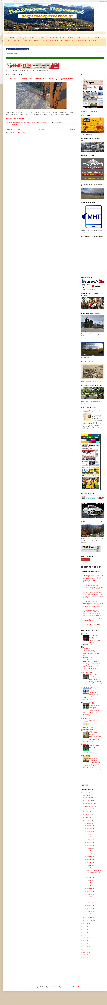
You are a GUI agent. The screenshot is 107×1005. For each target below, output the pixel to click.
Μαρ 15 (89, 868)
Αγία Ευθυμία (88, 660)
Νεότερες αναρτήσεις (13, 129)
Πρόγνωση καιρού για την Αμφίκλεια (95, 721)
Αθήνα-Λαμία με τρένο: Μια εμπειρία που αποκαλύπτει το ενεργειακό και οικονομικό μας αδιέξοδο (93, 595)
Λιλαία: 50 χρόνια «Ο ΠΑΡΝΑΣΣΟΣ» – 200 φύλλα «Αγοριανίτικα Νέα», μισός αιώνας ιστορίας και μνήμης (92, 612)
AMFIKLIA (86, 719)
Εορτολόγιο (84, 442)
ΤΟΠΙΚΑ (14, 125)
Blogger (80, 987)
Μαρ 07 (89, 897)
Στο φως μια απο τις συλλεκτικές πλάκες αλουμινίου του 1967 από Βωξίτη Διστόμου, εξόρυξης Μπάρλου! (91, 651)
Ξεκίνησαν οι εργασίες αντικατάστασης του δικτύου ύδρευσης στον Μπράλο (41, 78)
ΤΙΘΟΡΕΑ (8, 44)
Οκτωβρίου (89, 803)
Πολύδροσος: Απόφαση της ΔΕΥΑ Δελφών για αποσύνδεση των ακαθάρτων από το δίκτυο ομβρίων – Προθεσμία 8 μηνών (93, 603)
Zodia (97, 439)
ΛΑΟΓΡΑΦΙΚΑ (16, 41)
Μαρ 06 (89, 900)
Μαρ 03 (89, 908)
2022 (85, 929)
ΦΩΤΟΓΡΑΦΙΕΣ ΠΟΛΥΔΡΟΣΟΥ (74, 44)
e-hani (85, 634)
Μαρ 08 (89, 894)
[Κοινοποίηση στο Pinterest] (61, 122)
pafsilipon (86, 744)
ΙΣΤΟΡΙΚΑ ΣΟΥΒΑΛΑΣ (82, 38)
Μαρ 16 (89, 865)
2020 (85, 935)
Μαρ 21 (89, 851)
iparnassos (86, 647)
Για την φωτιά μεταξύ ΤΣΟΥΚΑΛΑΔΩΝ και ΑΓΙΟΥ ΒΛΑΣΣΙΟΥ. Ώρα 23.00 (95, 638)
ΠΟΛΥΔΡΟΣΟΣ (65, 41)
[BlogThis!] (57, 122)
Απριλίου (88, 820)
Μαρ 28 (89, 831)
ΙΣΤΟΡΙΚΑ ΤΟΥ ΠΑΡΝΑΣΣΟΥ (88, 730)
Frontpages (84, 435)
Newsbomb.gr (96, 435)
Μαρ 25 (89, 840)
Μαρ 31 (89, 825)
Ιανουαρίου (89, 920)
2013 (85, 955)
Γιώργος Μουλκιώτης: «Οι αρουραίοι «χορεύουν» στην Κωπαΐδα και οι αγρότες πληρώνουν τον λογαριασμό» (91, 709)
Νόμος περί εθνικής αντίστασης (95, 746)
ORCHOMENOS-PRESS (90, 687)
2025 (85, 795)
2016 (85, 946)
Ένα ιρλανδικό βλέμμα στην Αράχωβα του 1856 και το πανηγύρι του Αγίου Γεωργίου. (95, 736)
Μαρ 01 (89, 914)
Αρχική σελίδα (9, 32)
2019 (85, 938)
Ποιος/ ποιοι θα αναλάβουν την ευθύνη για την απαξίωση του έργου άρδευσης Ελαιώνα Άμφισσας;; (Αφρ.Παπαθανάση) (92, 678)
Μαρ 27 (89, 834)
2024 (85, 924)
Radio (93, 442)
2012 (85, 958)
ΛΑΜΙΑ (7, 41)
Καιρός (98, 442)
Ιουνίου (87, 814)
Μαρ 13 (89, 880)
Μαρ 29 (89, 828)
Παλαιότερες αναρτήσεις (68, 129)
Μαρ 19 (89, 856)
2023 (85, 926)
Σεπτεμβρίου (89, 806)
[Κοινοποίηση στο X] (58, 122)
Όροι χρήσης (23, 38)
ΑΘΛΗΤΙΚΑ (32, 38)
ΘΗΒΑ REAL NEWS (89, 702)
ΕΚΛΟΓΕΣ (70, 38)
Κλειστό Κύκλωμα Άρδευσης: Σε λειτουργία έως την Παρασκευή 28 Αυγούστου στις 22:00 (92, 693)
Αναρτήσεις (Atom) (21, 132)
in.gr (89, 439)
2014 (85, 952)
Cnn (90, 435)
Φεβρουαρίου (89, 917)
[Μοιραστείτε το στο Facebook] (60, 122)
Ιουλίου (87, 812)
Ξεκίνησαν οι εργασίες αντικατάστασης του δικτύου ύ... (93, 872)
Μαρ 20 (89, 854)
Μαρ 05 (89, 903)
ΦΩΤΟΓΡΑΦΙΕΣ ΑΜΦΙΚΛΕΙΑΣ (34, 44)
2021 (85, 932)
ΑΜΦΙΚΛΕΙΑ (42, 38)
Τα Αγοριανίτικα (18, 44)
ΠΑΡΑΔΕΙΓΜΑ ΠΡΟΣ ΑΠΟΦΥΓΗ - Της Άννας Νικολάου (93, 625)
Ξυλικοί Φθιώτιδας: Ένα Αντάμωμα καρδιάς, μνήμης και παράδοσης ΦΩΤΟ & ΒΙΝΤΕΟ (93, 587)
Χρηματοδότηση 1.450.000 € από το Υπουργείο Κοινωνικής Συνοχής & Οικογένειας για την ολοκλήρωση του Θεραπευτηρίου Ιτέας (92, 664)
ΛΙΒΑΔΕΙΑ (45, 41)
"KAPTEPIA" (87, 673)
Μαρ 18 (89, 859)
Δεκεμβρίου (89, 797)
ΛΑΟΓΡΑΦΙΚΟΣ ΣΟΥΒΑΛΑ (31, 41)
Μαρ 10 (89, 888)
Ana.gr (83, 437)
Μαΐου (87, 817)
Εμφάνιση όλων (100, 769)
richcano (69, 987)
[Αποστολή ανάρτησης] (52, 122)
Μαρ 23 (89, 845)
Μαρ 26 (89, 837)
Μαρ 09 (89, 891)
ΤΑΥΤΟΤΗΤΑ (93, 41)
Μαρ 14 (89, 877)
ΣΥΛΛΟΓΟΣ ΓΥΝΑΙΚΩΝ (79, 41)
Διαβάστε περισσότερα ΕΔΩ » (15, 118)
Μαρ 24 (89, 842)
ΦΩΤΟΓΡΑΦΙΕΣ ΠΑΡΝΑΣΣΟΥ (53, 44)
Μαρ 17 (89, 862)
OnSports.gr (90, 437)
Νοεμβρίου (88, 800)
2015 (85, 949)
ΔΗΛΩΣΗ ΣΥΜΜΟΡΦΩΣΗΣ (56, 38)
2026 (85, 792)
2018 (85, 941)
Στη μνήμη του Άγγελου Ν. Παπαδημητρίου (91, 411)
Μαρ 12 (89, 883)
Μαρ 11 (89, 886)
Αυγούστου (89, 809)
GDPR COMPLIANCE (11, 38)
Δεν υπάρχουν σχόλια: (43, 122)
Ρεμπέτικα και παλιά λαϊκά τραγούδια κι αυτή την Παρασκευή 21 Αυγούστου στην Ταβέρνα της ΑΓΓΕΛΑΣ (92, 761)
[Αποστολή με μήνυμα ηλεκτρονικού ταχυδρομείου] (55, 122)
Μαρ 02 (89, 911)
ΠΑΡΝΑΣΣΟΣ (54, 41)
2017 (85, 943)
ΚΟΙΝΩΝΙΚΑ (95, 38)
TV (89, 442)
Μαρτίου (88, 823)
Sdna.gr (96, 437)
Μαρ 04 (89, 905)
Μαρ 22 (89, 848)
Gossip (93, 439)
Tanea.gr (84, 439)
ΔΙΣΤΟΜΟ (86, 755)
